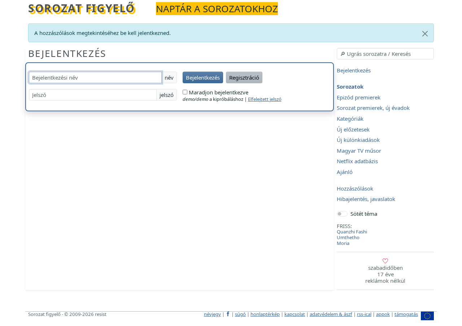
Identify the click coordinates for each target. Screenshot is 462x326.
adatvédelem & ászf (331, 314)
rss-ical (364, 314)
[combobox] (385, 53)
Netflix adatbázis (357, 161)
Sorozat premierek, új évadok (373, 108)
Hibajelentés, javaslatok (366, 199)
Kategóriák (350, 118)
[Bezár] (425, 34)
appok (383, 314)
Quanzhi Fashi (352, 231)
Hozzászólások (355, 188)
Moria (343, 243)
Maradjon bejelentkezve (217, 92)
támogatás (406, 314)
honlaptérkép (265, 314)
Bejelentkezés (67, 53)
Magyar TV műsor (359, 150)
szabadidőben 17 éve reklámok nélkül (385, 274)
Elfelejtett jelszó (265, 99)
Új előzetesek (353, 129)
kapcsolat (294, 314)
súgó (240, 314)
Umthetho (348, 237)
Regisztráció (244, 77)
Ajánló (345, 171)
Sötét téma (363, 213)
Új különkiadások (358, 140)
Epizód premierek (358, 97)
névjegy (212, 314)
